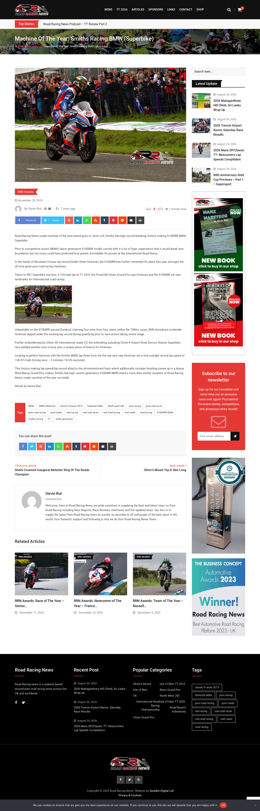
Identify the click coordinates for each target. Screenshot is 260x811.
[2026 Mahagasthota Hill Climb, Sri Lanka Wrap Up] (201, 100)
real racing (72, 412)
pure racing (135, 406)
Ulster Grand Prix (143, 717)
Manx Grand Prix (170, 690)
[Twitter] (32, 446)
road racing (146, 412)
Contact (185, 9)
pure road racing (37, 412)
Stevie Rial (53, 493)
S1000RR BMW (165, 412)
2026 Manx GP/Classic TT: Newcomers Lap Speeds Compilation (228, 154)
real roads (130, 412)
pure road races (154, 406)
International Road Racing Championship (148, 705)
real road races (91, 412)
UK (135, 695)
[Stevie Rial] (49, 208)
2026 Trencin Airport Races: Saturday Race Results (228, 130)
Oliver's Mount (142, 684)
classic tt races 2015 (71, 406)
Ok (223, 805)
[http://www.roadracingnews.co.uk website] (45, 208)
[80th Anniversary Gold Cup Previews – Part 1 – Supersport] (201, 174)
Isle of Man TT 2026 (172, 701)
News (108, 9)
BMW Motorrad (47, 406)
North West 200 (169, 695)
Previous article (26, 465)
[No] (255, 805)
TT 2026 (122, 9)
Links (171, 9)
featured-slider (95, 406)
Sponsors (155, 9)
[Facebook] (23, 446)
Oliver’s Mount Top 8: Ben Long (165, 470)
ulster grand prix (64, 419)
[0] (240, 9)
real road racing (111, 412)
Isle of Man (140, 690)
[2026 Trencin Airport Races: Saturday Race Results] (201, 125)
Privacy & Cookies (130, 795)
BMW (31, 406)
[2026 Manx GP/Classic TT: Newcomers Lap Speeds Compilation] (201, 150)
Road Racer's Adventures (178, 709)
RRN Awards (34, 46)
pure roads (56, 412)
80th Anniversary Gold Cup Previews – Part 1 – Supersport (228, 179)
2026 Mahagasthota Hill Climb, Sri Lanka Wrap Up (227, 105)
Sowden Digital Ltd (161, 791)
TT (49, 419)
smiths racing (35, 419)
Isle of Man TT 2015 (172, 684)
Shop (200, 9)
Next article (177, 465)
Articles (138, 9)
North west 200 (116, 406)
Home (21, 46)
